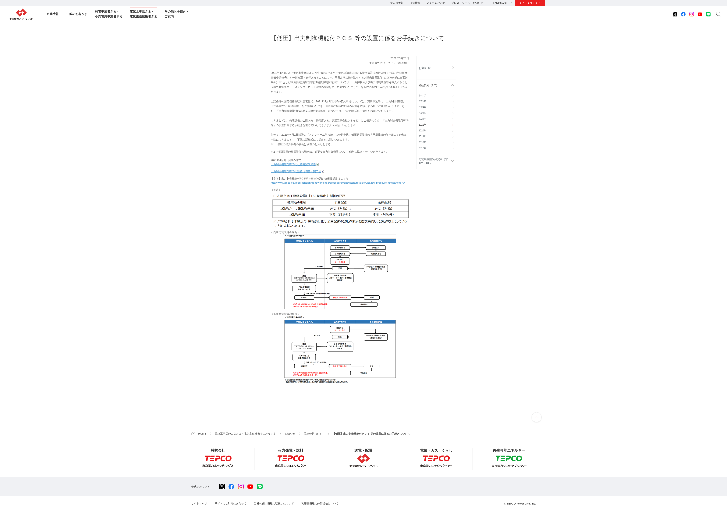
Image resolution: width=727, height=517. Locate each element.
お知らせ (425, 68)
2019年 (422, 136)
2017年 (422, 148)
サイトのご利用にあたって (230, 503)
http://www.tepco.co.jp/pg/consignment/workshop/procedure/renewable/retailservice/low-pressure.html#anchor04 (338, 182)
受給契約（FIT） (429, 85)
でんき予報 (396, 2)
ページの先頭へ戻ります (536, 417)
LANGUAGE (500, 3)
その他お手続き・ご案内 (177, 14)
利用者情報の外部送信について (320, 503)
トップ (422, 95)
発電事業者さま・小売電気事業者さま (108, 14)
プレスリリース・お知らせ (467, 2)
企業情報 (53, 14)
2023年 (422, 113)
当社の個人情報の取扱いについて (274, 503)
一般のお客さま (76, 14)
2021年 (422, 124)
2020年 (422, 130)
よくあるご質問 (436, 2)
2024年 (422, 107)
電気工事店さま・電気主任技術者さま (143, 14)
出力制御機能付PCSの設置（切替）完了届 (296, 171)
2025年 (422, 101)
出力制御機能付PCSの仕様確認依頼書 (293, 164)
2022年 (422, 119)
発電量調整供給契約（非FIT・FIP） (433, 161)
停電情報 (415, 2)
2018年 (422, 142)
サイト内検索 (718, 14)
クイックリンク (528, 3)
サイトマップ (199, 503)
